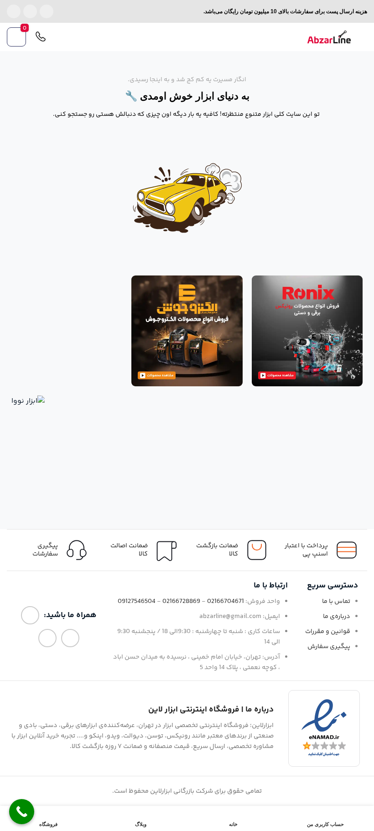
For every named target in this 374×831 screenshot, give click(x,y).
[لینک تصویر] (307, 331)
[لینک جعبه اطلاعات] (52, 550)
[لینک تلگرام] (14, 11)
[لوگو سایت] (329, 37)
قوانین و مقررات (327, 632)
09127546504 (137, 602)
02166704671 (225, 602)
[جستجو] (59, 37)
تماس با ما (336, 602)
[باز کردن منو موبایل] (363, 37)
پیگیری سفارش (328, 647)
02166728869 (181, 602)
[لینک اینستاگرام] (46, 11)
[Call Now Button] (21, 811)
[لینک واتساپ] (30, 11)
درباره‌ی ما (336, 617)
